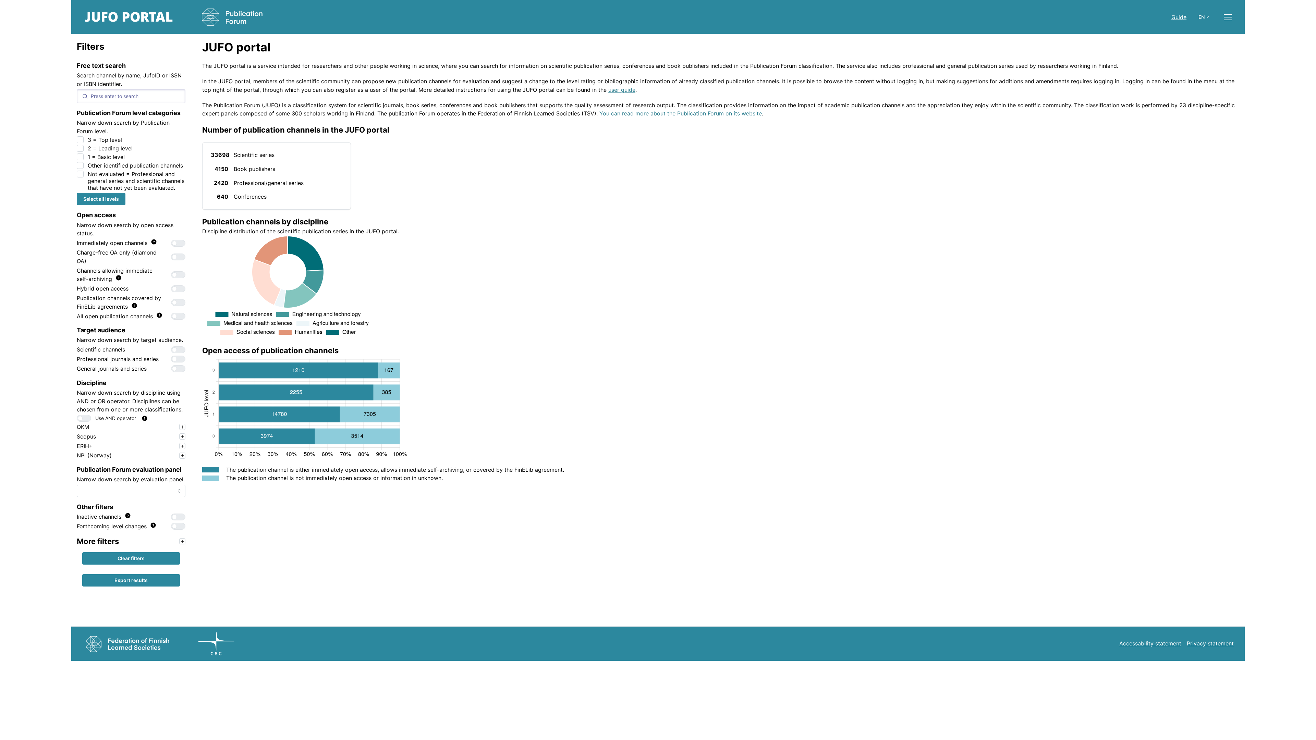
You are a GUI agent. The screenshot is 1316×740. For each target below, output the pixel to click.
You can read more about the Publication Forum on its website (680, 113)
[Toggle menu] (1228, 17)
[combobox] (131, 491)
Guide (1178, 17)
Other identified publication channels (135, 165)
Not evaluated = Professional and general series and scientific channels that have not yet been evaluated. (136, 181)
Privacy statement (1210, 643)
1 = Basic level (106, 156)
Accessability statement (1150, 643)
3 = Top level (105, 139)
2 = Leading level (110, 148)
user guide (621, 89)
